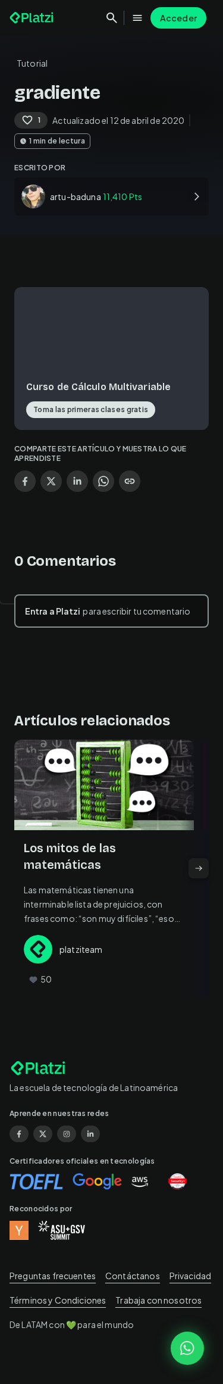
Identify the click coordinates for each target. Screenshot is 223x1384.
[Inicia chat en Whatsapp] (187, 1348)
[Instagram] (66, 1134)
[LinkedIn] (90, 1134)
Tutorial (32, 63)
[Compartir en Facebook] (25, 481)
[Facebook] (19, 1134)
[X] (42, 1134)
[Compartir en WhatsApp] (103, 481)
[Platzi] (33, 17)
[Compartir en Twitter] (51, 481)
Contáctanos (132, 1275)
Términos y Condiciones (58, 1300)
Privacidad (190, 1275)
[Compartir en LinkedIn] (77, 481)
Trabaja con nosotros (158, 1300)
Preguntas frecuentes (53, 1275)
